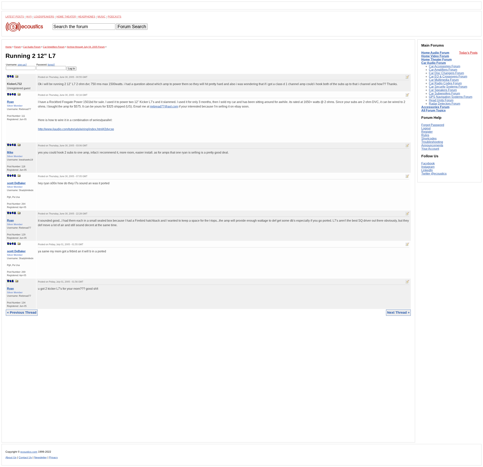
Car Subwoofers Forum (444, 93)
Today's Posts (468, 52)
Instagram (428, 166)
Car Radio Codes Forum (445, 83)
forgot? (51, 64)
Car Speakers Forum (443, 90)
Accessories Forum (435, 107)
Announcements (432, 145)
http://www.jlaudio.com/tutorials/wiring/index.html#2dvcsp (76, 129)
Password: (45, 64)
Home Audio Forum (435, 52)
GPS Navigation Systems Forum (450, 96)
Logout (426, 128)
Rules (425, 135)
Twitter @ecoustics (434, 173)
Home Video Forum (435, 56)
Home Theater (66, 16)
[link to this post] (17, 76)
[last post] (13, 76)
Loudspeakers (44, 16)
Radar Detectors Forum (444, 103)
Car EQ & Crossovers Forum (448, 76)
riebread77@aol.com (164, 106)
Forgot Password (432, 125)
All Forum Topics (433, 110)
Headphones (86, 16)
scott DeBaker (16, 183)
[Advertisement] (118, 382)
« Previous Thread (21, 312)
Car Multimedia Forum (444, 79)
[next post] (10, 76)
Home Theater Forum (436, 59)
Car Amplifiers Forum (443, 69)
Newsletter (40, 457)
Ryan (10, 101)
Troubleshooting (432, 142)
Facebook (428, 163)
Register (427, 131)
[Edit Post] (407, 76)
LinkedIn (427, 170)
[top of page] (8, 76)
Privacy (53, 457)
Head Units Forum (441, 100)
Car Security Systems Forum (448, 86)
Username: (16, 64)
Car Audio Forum (433, 63)
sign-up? (22, 64)
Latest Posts (14, 16)
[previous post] (10, 94)
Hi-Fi (29, 16)
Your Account (430, 148)
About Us (10, 457)
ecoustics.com (28, 451)
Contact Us (25, 457)
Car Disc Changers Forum (446, 73)
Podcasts (114, 16)
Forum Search (132, 26)
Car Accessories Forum (444, 66)
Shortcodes (429, 138)
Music (101, 16)
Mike (10, 152)
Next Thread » (398, 312)
